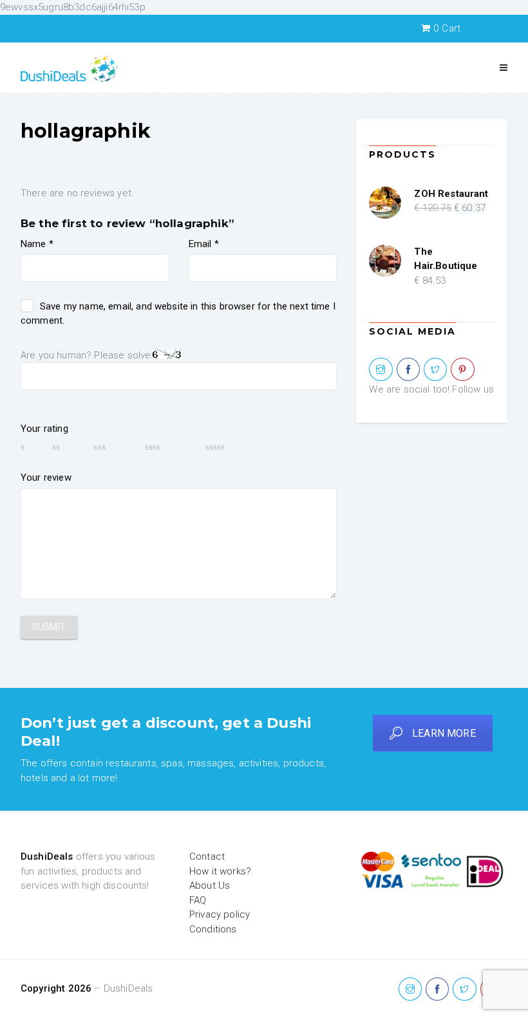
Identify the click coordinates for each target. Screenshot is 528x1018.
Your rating (44, 428)
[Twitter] (435, 370)
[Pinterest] (462, 370)
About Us (209, 885)
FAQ (197, 900)
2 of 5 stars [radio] (66, 446)
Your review (46, 477)
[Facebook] (408, 370)
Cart (446, 28)
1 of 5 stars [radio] (30, 446)
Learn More (444, 733)
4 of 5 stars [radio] (169, 446)
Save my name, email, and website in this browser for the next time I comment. (178, 314)
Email (204, 244)
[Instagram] (380, 370)
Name (37, 244)
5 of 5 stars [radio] (234, 446)
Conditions (213, 929)
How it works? (220, 871)
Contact (207, 856)
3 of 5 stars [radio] (112, 446)
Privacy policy (219, 914)
